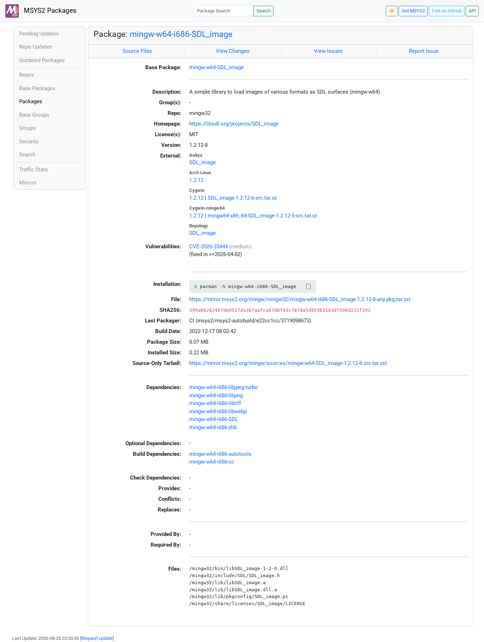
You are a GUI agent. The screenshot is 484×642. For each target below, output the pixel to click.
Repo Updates (35, 47)
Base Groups (34, 115)
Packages (30, 101)
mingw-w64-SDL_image (216, 67)
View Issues (328, 51)
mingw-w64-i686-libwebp (218, 411)
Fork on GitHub (447, 10)
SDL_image (202, 162)
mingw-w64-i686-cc (211, 462)
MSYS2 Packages (49, 11)
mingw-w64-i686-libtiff (215, 403)
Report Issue (424, 51)
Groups (27, 128)
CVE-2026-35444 (208, 246)
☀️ (392, 10)
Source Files (137, 51)
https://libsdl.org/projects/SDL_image (233, 124)
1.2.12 (196, 180)
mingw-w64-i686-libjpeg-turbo (223, 387)
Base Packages (37, 88)
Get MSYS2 (413, 10)
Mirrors (27, 182)
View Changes (232, 51)
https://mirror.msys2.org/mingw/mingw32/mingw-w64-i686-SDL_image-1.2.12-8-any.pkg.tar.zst (300, 299)
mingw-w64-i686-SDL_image (181, 34)
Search (264, 10)
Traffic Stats (33, 169)
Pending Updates (39, 34)
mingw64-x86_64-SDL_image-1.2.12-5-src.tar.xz (262, 215)
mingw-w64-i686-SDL (213, 419)
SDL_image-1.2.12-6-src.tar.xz (242, 198)
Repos (26, 75)
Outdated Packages (42, 60)
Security (28, 141)
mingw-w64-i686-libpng (216, 395)
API (472, 10)
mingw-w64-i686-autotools (220, 454)
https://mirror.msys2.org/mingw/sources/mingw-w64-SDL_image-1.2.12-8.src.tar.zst (288, 363)
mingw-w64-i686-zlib (213, 427)
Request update (97, 638)
